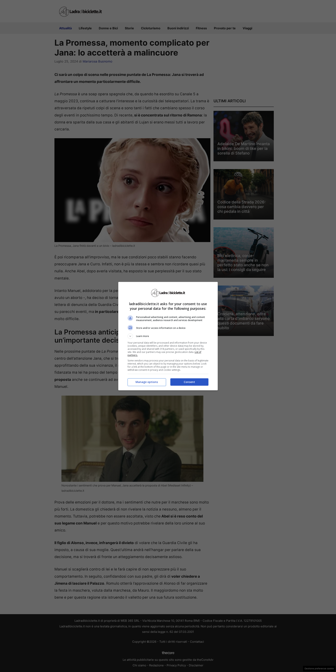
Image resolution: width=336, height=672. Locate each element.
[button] (168, 336)
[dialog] (168, 336)
